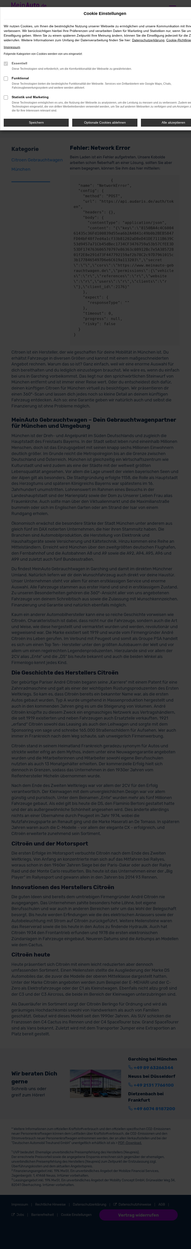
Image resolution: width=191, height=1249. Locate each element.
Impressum (12, 47)
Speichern (36, 122)
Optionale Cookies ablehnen (105, 122)
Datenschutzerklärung (148, 40)
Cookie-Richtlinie (178, 40)
